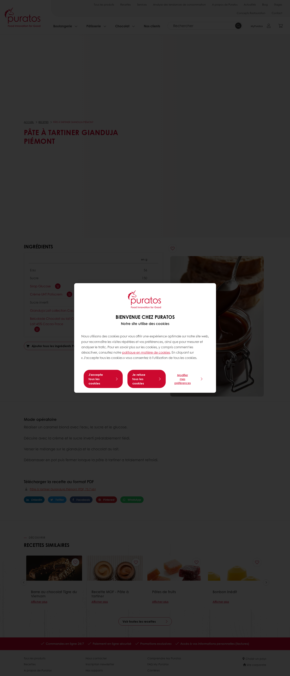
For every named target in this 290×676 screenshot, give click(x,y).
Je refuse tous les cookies (138, 378)
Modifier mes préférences (182, 379)
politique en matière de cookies (146, 352)
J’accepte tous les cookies (96, 378)
